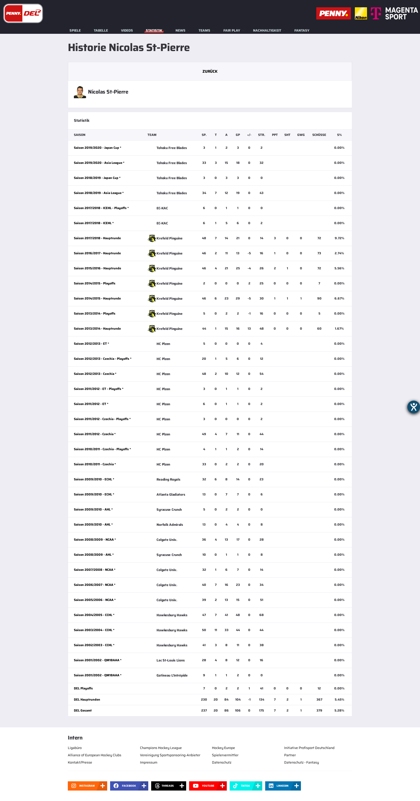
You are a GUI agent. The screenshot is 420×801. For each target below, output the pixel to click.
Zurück (209, 71)
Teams (204, 30)
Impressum (148, 762)
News (180, 30)
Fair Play (231, 30)
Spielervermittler (225, 755)
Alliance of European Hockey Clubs (94, 755)
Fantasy (301, 30)
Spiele (75, 30)
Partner (290, 755)
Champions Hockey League (161, 747)
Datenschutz (221, 762)
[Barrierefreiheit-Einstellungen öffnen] (413, 407)
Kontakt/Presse (80, 762)
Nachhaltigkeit (267, 30)
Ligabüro (75, 747)
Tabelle (101, 30)
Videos (127, 30)
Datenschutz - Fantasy (301, 762)
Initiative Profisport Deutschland (309, 747)
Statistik (154, 30)
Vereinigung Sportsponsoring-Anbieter (170, 755)
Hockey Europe (223, 747)
